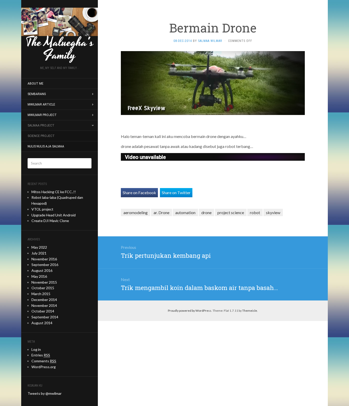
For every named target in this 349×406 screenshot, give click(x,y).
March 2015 (40, 294)
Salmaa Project (41, 125)
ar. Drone (161, 212)
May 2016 (39, 276)
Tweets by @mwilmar (45, 393)
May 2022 (39, 247)
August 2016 (41, 270)
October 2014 (42, 311)
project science (230, 212)
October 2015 (42, 288)
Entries (40, 355)
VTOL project (42, 209)
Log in (36, 349)
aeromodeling (135, 212)
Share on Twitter (176, 192)
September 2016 (44, 264)
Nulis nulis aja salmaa (46, 146)
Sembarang (37, 94)
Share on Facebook (139, 192)
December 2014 (44, 299)
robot (255, 212)
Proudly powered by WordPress (189, 310)
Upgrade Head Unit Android (53, 215)
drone (206, 212)
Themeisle (249, 310)
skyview (273, 212)
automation (185, 212)
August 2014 (41, 323)
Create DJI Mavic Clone (50, 220)
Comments (43, 361)
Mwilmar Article (41, 104)
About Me (35, 83)
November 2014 (44, 305)
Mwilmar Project (42, 115)
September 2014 (44, 317)
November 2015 (44, 282)
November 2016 (44, 259)
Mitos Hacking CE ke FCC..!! (53, 192)
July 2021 (38, 253)
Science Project (41, 136)
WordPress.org (43, 367)
